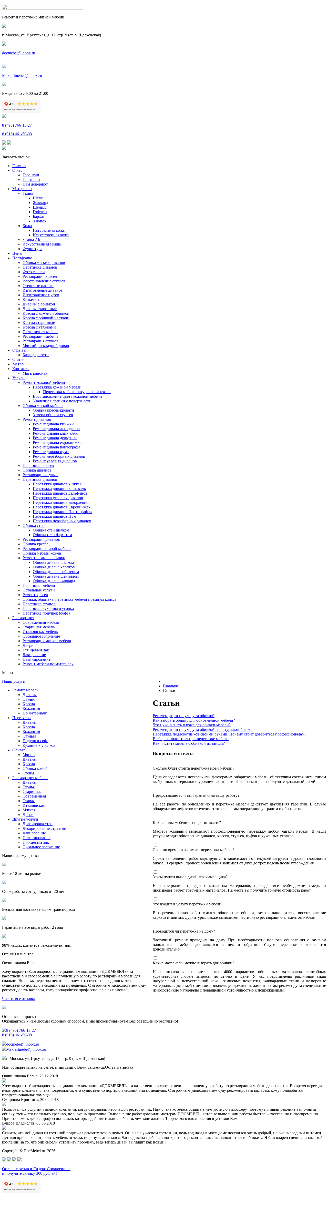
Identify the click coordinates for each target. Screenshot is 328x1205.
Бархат (39, 216)
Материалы (22, 189)
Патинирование (36, 659)
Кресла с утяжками (39, 327)
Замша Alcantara (36, 239)
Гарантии (31, 175)
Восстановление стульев (44, 281)
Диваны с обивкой (39, 304)
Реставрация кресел (40, 276)
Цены (17, 253)
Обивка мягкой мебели (43, 405)
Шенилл (40, 207)
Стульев (30, 736)
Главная (19, 166)
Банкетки (31, 299)
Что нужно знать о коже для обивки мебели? (192, 725)
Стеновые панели (38, 285)
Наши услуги (13, 681)
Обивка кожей (35, 768)
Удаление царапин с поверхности (62, 401)
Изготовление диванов (43, 290)
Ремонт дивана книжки (53, 424)
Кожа (27, 225)
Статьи (18, 359)
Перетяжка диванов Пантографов (62, 511)
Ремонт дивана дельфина (55, 438)
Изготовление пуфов (41, 295)
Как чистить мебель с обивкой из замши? (189, 743)
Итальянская (34, 805)
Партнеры (31, 179)
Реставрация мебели (40, 336)
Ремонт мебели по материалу (48, 664)
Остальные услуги (39, 590)
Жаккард (40, 202)
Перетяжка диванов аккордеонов (61, 502)
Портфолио (22, 258)
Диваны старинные (40, 309)
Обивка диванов (37, 470)
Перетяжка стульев (39, 604)
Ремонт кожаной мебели (44, 382)
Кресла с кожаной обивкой (46, 313)
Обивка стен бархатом (52, 535)
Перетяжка (21, 718)
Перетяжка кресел (38, 465)
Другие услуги (25, 819)
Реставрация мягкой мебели (47, 641)
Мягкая (29, 754)
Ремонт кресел (35, 595)
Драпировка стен (38, 824)
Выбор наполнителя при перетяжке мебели (191, 739)
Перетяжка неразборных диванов (62, 521)
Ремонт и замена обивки (44, 558)
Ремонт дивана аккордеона (56, 428)
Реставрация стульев (40, 341)
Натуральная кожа (49, 230)
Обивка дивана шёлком (53, 562)
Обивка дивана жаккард (54, 581)
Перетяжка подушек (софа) (46, 613)
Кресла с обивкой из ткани (46, 318)
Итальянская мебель (40, 631)
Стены (28, 773)
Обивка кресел (35, 544)
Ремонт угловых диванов (55, 461)
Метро (18, 364)
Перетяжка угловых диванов (58, 498)
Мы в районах (35, 373)
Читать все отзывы (18, 998)
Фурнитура (32, 249)
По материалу (35, 713)
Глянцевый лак (36, 650)
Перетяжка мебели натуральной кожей (77, 392)
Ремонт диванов (37, 419)
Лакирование (34, 654)
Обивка (19, 750)
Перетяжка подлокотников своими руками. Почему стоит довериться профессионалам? (229, 734)
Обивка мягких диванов (44, 262)
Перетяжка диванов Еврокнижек (61, 507)
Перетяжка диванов (40, 267)
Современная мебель (41, 622)
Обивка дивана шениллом (56, 576)
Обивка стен (34, 525)
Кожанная (31, 708)
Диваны (30, 694)
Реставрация (23, 618)
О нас (17, 170)
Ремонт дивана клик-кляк (55, 433)
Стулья (29, 699)
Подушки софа (35, 741)
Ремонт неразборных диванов (59, 456)
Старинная (32, 791)
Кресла (29, 704)
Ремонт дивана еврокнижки (57, 442)
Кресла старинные (39, 322)
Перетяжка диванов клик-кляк (59, 488)
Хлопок (39, 221)
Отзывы (19, 350)
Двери (28, 645)
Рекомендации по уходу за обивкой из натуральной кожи (203, 729)
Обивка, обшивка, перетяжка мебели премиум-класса (69, 599)
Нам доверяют (35, 184)
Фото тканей (34, 272)
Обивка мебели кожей (42, 553)
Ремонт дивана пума (51, 452)
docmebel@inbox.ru (18, 53)
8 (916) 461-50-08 (17, 134)
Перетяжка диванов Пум (54, 516)
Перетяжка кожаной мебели (57, 387)
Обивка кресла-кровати (53, 410)
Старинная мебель (39, 627)
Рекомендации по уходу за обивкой (183, 715)
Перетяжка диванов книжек (57, 484)
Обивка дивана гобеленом (56, 571)
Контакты (20, 368)
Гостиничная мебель (40, 332)
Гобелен (40, 212)
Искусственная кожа (51, 235)
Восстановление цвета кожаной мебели (67, 396)
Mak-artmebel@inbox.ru (22, 75)
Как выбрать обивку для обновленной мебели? (194, 720)
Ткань (28, 193)
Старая (29, 801)
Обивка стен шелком (51, 530)
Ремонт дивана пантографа (56, 447)
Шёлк (38, 198)
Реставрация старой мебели (47, 548)
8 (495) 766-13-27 (17, 125)
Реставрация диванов (41, 539)
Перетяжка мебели (39, 585)
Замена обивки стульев (53, 415)
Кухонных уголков (39, 745)
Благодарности (36, 355)
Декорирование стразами (44, 828)
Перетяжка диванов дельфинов (60, 493)
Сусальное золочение (41, 636)
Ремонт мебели (25, 690)
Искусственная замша (42, 244)
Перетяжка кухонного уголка (48, 608)
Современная (34, 796)
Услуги (18, 378)
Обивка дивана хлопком (54, 567)
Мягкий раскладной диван (46, 345)
